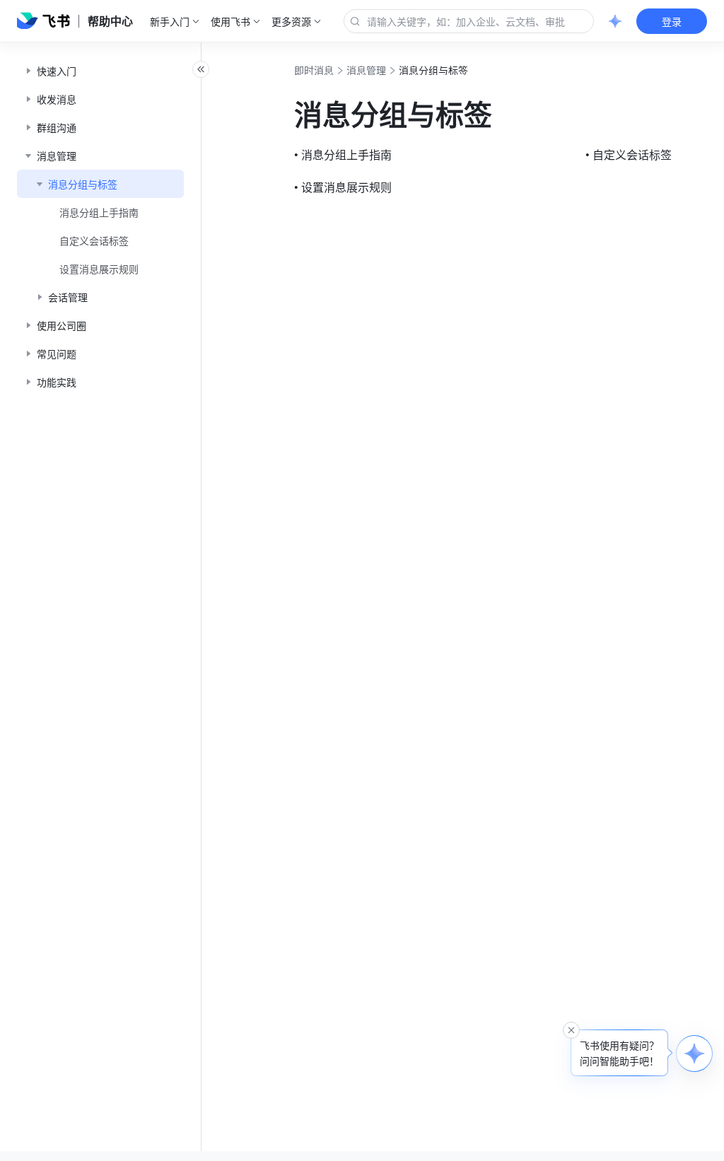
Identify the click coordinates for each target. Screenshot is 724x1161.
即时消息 (314, 70)
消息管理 (366, 70)
